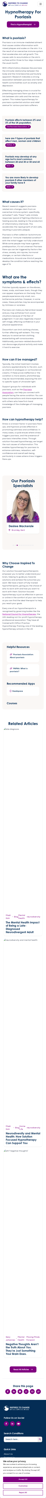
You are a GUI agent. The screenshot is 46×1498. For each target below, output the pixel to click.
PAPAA (9, 145)
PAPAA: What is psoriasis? (19, 670)
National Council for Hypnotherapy (19, 614)
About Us (8, 1454)
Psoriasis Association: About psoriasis (22, 656)
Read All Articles (21, 1369)
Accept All (23, 1479)
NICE (9, 166)
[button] (9, 518)
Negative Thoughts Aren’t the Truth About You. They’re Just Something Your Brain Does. (22, 1348)
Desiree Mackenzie (21, 526)
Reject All (23, 1493)
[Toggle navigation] (41, 4)
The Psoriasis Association (17, 127)
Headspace (17, 691)
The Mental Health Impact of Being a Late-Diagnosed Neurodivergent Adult (22, 927)
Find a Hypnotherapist (21, 24)
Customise (23, 1486)
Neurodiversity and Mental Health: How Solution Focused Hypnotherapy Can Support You (23, 1138)
